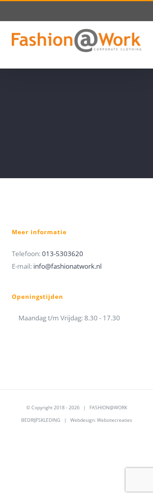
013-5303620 (62, 253)
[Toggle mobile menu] (138, 56)
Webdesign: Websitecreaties (101, 420)
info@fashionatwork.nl (67, 266)
